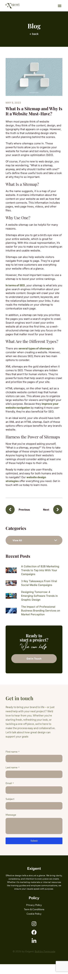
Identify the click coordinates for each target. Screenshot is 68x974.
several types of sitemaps (34, 348)
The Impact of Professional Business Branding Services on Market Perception (40, 610)
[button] (59, 6)
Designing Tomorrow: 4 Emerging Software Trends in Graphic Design (39, 595)
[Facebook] (34, 932)
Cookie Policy (34, 913)
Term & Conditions (34, 909)
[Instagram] (34, 923)
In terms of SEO (15, 285)
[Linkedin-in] (34, 941)
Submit (34, 840)
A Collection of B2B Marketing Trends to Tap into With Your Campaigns (40, 570)
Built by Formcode (45, 951)
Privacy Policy (34, 905)
